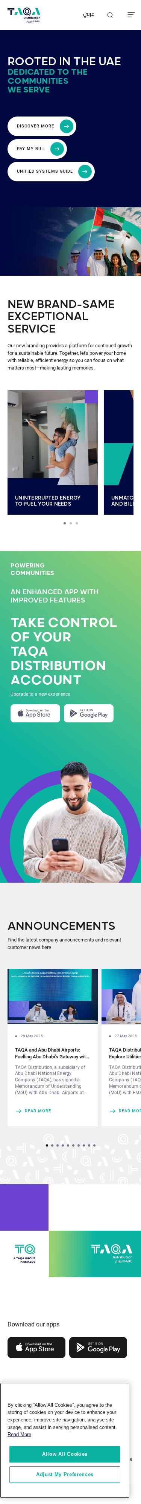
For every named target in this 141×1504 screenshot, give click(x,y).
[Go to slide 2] (71, 523)
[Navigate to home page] (24, 15)
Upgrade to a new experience (40, 694)
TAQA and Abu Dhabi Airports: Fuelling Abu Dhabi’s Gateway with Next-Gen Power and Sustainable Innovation (51, 1053)
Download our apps (33, 1324)
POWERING (28, 565)
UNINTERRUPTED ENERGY (48, 498)
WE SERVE (29, 90)
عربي (88, 14)
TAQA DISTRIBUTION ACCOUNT (58, 666)
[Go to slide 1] (65, 523)
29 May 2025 (32, 1036)
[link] (52, 1111)
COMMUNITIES (33, 573)
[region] (65, 1440)
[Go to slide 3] (77, 523)
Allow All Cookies (65, 1454)
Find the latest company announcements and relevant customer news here (64, 943)
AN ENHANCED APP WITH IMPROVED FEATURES (55, 596)
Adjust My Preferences (65, 1474)
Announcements (61, 926)
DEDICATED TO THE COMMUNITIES (48, 77)
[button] (47, 1145)
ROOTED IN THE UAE (64, 62)
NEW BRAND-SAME (61, 305)
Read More (19, 1434)
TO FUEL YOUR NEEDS (43, 504)
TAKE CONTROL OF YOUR (64, 630)
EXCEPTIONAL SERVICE (48, 323)
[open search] (110, 15)
